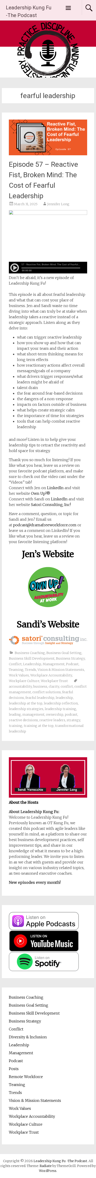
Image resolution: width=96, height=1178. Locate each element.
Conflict (15, 664)
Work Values (19, 675)
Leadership (32, 664)
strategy (73, 720)
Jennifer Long (58, 204)
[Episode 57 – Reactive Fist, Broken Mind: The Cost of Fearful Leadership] (48, 154)
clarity (54, 686)
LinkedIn (55, 487)
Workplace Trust (54, 681)
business (40, 686)
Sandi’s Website (48, 624)
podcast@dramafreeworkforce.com (44, 525)
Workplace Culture (24, 681)
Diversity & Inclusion (28, 1037)
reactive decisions (23, 720)
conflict (67, 686)
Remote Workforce (26, 1076)
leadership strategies (26, 709)
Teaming (16, 670)
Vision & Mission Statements (61, 670)
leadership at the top (25, 703)
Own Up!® (40, 493)
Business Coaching (30, 653)
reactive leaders (52, 720)
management (33, 714)
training (15, 726)
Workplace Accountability (51, 675)
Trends (30, 670)
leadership (64, 698)
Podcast (72, 664)
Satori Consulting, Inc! (51, 504)
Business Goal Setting (64, 653)
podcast (71, 714)
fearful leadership (39, 698)
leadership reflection (61, 703)
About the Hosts (23, 802)
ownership (54, 714)
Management (54, 664)
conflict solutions (46, 692)
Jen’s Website (48, 554)
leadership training (60, 709)
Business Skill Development (32, 658)
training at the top (39, 726)
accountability (20, 686)
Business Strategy (70, 658)
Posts (14, 1068)
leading (15, 714)
